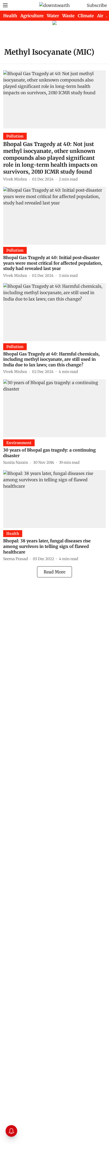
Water (53, 15)
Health (10, 15)
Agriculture (32, 15)
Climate (86, 15)
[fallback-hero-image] (54, 99)
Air (100, 15)
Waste (68, 15)
